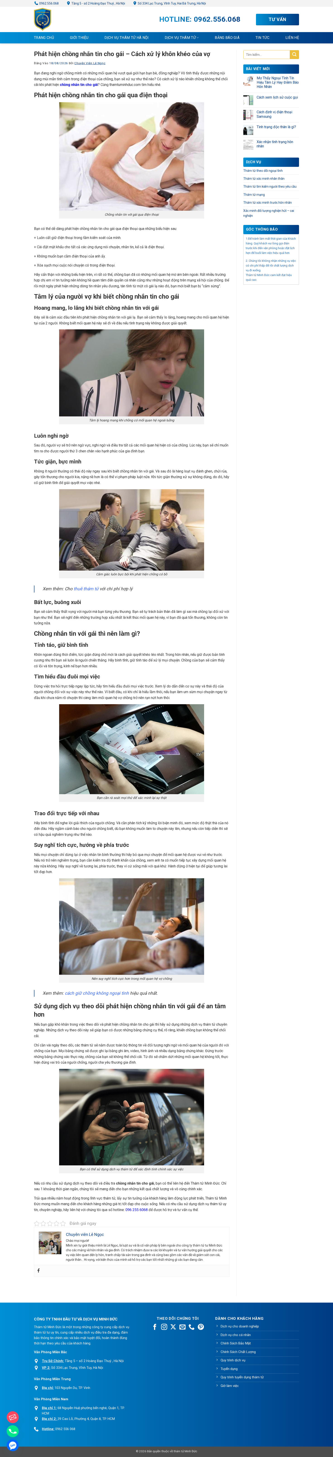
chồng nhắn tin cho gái (79, 85)
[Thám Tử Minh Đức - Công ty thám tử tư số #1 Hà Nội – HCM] (56, 19)
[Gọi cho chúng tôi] (191, 1327)
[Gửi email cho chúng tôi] (182, 1327)
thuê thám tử (86, 588)
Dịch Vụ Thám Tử (180, 37)
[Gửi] (294, 54)
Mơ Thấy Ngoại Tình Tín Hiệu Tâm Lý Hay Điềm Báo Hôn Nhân (278, 82)
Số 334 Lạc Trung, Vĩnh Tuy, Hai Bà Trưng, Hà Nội (171, 3)
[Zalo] (13, 1445)
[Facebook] (38, 1270)
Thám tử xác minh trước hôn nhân (267, 202)
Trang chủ (44, 37)
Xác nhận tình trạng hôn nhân (275, 144)
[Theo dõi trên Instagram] (164, 1327)
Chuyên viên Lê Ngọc (89, 63)
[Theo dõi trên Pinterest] (201, 1327)
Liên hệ (292, 37)
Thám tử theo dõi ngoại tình (263, 170)
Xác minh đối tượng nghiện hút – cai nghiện (268, 213)
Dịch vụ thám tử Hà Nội (126, 37)
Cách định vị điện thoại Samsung (274, 114)
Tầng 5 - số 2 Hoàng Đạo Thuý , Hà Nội (98, 3)
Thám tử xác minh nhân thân (264, 178)
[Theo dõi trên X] (173, 1327)
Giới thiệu (79, 37)
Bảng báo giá (227, 37)
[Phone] (13, 1431)
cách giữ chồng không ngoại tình (97, 993)
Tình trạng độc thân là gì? (276, 127)
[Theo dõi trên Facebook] (155, 1327)
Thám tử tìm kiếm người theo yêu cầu (270, 186)
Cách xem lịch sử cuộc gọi (277, 97)
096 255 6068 (136, 1210)
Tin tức (262, 37)
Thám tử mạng (254, 194)
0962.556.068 (49, 3)
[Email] (13, 1417)
